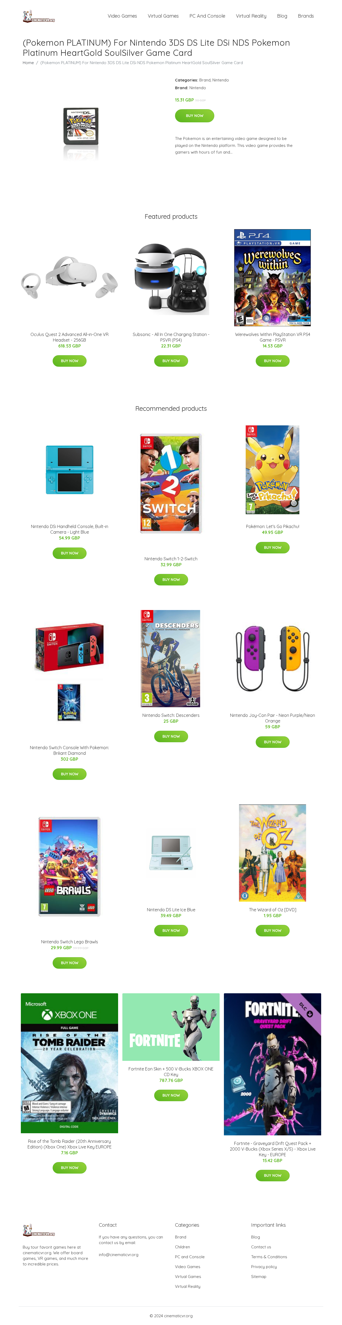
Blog (282, 16)
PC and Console (207, 16)
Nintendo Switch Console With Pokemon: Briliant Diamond (69, 750)
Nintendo (220, 80)
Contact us (261, 1246)
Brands (306, 16)
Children (182, 1246)
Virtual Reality (251, 16)
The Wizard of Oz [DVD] (272, 909)
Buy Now (194, 115)
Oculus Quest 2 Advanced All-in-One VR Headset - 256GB (69, 337)
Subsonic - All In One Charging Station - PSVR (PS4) (171, 337)
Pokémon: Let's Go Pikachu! (272, 526)
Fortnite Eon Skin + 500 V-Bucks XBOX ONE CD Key (171, 1071)
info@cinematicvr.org (118, 1254)
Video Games (122, 16)
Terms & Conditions (269, 1256)
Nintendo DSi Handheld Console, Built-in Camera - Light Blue (69, 529)
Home (28, 62)
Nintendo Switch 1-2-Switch (171, 558)
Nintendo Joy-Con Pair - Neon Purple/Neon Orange (272, 718)
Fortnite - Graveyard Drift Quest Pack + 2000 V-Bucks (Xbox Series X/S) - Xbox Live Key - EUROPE (273, 1149)
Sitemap (258, 1276)
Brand (205, 80)
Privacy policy (264, 1266)
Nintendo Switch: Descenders (171, 715)
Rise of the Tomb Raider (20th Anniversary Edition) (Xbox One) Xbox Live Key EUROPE (70, 1144)
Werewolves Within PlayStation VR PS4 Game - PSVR (272, 337)
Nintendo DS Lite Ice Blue (171, 909)
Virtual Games (163, 16)
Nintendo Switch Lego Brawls (69, 941)
